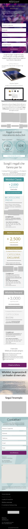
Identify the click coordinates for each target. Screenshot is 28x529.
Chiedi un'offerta (14, 365)
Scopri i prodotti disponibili (14, 307)
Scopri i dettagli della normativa (14, 155)
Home (3, 494)
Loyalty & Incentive (7, 499)
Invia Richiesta (14, 49)
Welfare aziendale (7, 502)
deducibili (20, 135)
